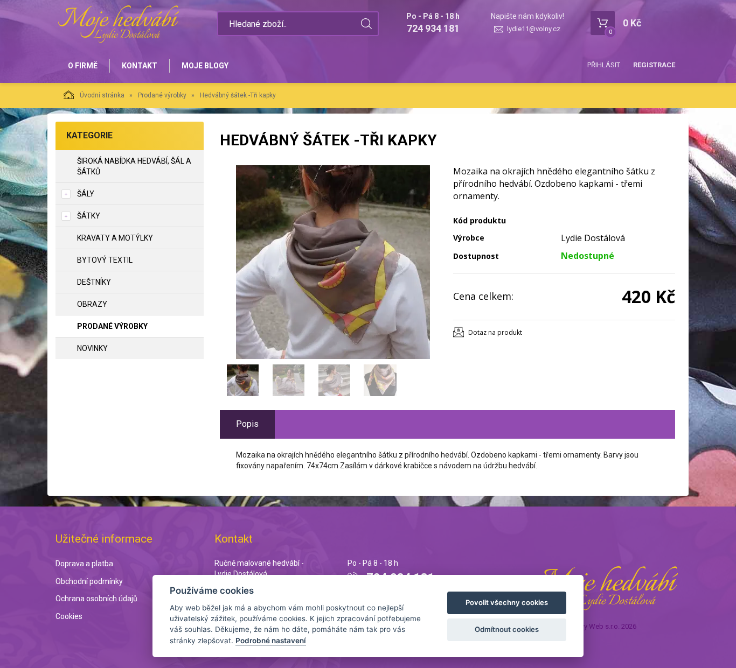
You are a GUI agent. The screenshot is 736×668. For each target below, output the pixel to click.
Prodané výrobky (162, 95)
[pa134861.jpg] (333, 262)
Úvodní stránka (102, 95)
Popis (247, 424)
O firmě (83, 65)
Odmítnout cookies (507, 629)
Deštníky (94, 282)
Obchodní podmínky (89, 581)
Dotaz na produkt (495, 332)
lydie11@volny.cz (533, 29)
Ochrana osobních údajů (96, 598)
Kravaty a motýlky (115, 238)
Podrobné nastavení (270, 640)
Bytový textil (105, 260)
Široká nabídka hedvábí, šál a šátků (134, 166)
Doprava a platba (84, 563)
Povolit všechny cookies (507, 602)
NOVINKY (92, 348)
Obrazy (92, 304)
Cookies (68, 616)
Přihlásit (603, 65)
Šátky (88, 216)
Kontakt (139, 65)
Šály (85, 193)
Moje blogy (205, 65)
